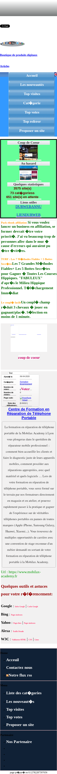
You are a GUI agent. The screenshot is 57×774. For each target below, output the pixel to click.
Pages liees (17, 623)
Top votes (32, 112)
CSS (30, 640)
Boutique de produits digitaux (18, 55)
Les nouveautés (32, 84)
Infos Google (20, 606)
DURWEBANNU (28, 207)
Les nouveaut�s (20, 701)
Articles (4, 66)
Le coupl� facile (11, 302)
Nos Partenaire (19, 742)
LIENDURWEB (29, 215)
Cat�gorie (32, 102)
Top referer (32, 121)
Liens (37, 640)
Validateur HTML (19, 640)
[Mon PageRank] (25, 400)
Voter (25, 388)
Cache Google (32, 606)
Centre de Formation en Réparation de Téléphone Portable (29, 413)
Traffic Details (18, 631)
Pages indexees (16, 615)
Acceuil (12, 660)
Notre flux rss (20, 675)
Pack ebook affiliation (14, 222)
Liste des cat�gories (23, 693)
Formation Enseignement (26, 383)
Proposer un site (32, 130)
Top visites (32, 93)
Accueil (32, 75)
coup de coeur (29, 357)
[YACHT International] (28, 180)
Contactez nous (19, 667)
